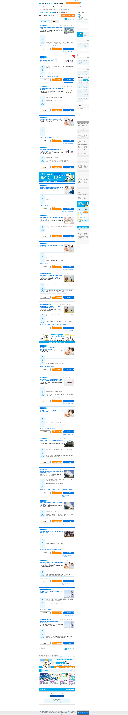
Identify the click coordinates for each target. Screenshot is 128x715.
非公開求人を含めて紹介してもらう (68, 15)
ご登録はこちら (85, 212)
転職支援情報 (69, 6)
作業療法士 (45, 712)
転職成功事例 (61, 6)
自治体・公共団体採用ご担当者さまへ (51, 711)
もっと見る (82, 66)
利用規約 (69, 711)
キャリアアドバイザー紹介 (77, 6)
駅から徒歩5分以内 (85, 60)
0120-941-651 (59, 3)
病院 (80, 43)
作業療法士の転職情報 (49, 9)
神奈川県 (60, 9)
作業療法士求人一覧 (55, 9)
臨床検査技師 (55, 712)
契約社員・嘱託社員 (85, 72)
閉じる (82, 103)
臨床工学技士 (60, 712)
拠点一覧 (85, 6)
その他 (86, 74)
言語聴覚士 (50, 712)
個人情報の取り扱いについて (62, 711)
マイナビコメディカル (42, 9)
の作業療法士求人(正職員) (51, 119)
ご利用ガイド (45, 6)
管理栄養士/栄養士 (71, 712)
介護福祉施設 (86, 43)
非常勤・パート (80, 74)
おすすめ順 (44, 21)
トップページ (40, 6)
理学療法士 (41, 712)
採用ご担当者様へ (77, 0)
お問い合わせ (74, 711)
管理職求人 (80, 60)
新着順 (54, 21)
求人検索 (53, 6)
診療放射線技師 (65, 712)
